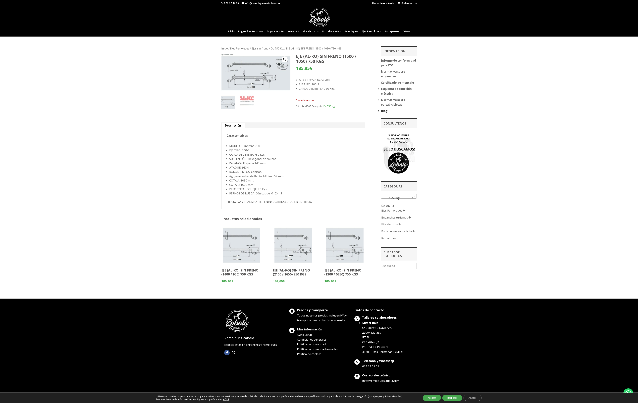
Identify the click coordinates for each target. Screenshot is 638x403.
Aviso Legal (304, 335)
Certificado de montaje (397, 83)
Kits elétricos (311, 31)
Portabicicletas (331, 31)
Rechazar (452, 397)
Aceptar (432, 397)
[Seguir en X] (233, 352)
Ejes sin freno (260, 48)
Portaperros (391, 31)
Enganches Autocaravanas (283, 31)
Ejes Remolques (371, 31)
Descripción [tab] (233, 125)
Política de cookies (309, 354)
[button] (285, 59)
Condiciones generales (311, 339)
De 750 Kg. (277, 48)
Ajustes (473, 397)
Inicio (231, 31)
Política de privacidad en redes (317, 349)
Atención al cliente (383, 3)
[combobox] (399, 196)
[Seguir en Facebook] (227, 352)
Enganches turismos (250, 31)
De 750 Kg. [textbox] (397, 198)
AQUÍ (226, 399)
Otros (406, 31)
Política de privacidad (311, 344)
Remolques (351, 31)
